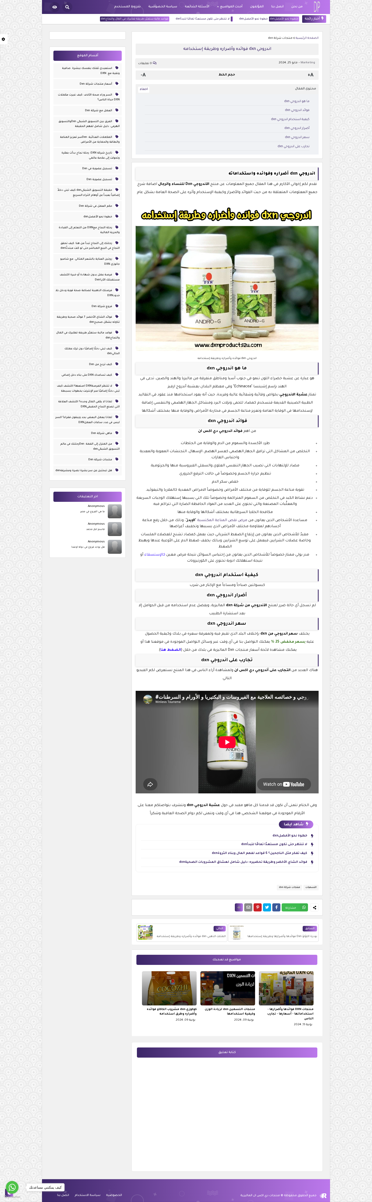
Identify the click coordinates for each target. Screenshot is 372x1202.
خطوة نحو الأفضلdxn (274, 19)
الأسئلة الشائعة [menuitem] (197, 7)
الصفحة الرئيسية (307, 38)
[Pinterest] (258, 907)
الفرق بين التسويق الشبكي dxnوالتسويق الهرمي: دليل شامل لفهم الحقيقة (89, 124)
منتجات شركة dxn (280, 38)
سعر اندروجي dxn (297, 137)
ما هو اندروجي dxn (296, 101)
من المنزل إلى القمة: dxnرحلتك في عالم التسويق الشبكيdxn (90, 447)
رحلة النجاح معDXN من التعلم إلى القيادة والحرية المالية (89, 230)
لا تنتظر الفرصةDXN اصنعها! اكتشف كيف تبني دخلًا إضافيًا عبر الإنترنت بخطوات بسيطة (88, 389)
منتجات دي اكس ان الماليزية (260, 1195)
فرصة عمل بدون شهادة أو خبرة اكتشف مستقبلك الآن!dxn (90, 277)
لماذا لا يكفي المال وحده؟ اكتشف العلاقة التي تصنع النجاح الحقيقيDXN (89, 404)
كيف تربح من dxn (101, 364)
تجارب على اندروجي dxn (293, 146)
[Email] (248, 907)
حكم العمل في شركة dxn (96, 206)
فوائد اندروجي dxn (296, 110)
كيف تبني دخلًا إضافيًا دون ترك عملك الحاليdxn (92, 351)
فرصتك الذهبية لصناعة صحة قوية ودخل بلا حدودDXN (87, 293)
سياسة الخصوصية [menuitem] (162, 7)
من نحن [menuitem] (297, 7)
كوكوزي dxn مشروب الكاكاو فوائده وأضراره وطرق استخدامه (172, 1012)
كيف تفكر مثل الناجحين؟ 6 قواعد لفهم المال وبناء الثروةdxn (259, 853)
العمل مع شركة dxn (99, 110)
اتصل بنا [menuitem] (277, 7)
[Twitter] (267, 907)
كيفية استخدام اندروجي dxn (290, 119)
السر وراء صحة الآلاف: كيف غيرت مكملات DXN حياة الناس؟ (89, 97)
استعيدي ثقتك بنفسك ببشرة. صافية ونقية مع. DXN (91, 71)
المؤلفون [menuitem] (257, 7)
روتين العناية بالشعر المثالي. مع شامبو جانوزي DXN (90, 262)
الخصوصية (114, 1195)
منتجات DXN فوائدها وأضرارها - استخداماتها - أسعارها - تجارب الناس (290, 1014)
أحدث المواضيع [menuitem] (231, 7)
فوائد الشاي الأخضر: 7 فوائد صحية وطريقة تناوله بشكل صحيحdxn (88, 320)
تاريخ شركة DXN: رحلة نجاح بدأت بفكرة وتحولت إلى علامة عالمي (90, 155)
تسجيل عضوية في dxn (97, 168)
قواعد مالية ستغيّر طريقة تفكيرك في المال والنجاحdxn (155, 19)
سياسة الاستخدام (87, 1195)
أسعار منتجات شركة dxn (96, 84)
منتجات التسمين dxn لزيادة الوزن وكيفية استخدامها (230, 1012)
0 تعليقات (145, 63)
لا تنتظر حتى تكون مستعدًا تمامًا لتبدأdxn (224, 19)
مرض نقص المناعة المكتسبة (222, 521)
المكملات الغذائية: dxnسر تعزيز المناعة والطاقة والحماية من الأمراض (90, 140)
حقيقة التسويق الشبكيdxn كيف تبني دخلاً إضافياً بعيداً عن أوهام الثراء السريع (88, 193)
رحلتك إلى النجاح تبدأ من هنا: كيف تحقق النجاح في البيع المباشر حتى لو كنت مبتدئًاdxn (90, 246)
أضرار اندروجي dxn (296, 128)
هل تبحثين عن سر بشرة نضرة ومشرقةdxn (84, 470)
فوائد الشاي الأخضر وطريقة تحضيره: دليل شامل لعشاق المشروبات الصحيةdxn (243, 862)
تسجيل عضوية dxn (100, 179)
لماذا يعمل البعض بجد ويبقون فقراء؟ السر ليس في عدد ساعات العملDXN (87, 420)
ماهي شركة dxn (102, 433)
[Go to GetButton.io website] (12, 1196)
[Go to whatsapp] (12, 1187)
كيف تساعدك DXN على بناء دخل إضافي (87, 375)
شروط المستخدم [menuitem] (127, 7)
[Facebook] (276, 907)
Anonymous (96, 506)
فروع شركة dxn (102, 306)
